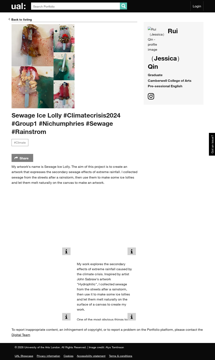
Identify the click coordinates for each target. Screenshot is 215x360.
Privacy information (48, 355)
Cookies (68, 355)
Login (197, 6)
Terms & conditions (120, 355)
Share (24, 158)
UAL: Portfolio (19, 6)
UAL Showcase (24, 355)
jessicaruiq (151, 96)
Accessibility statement (91, 355)
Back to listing (21, 19)
